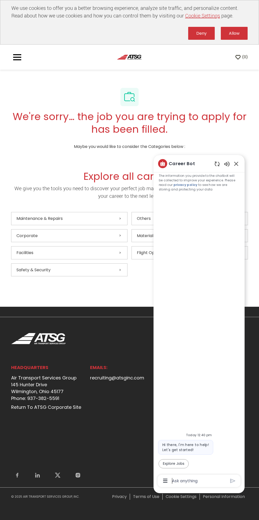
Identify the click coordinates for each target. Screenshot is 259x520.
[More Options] (165, 481)
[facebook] (17, 475)
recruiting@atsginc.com (117, 378)
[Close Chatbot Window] (236, 163)
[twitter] (58, 475)
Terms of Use (146, 496)
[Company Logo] (129, 57)
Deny (201, 33)
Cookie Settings (202, 15)
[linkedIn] (37, 475)
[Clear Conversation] (217, 163)
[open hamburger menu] (17, 57)
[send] (233, 481)
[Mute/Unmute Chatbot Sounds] (227, 163)
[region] (199, 321)
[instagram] (78, 475)
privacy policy (186, 185)
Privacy (119, 496)
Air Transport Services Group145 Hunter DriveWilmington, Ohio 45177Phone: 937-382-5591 (44, 388)
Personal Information (224, 496)
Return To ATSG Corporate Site (46, 407)
